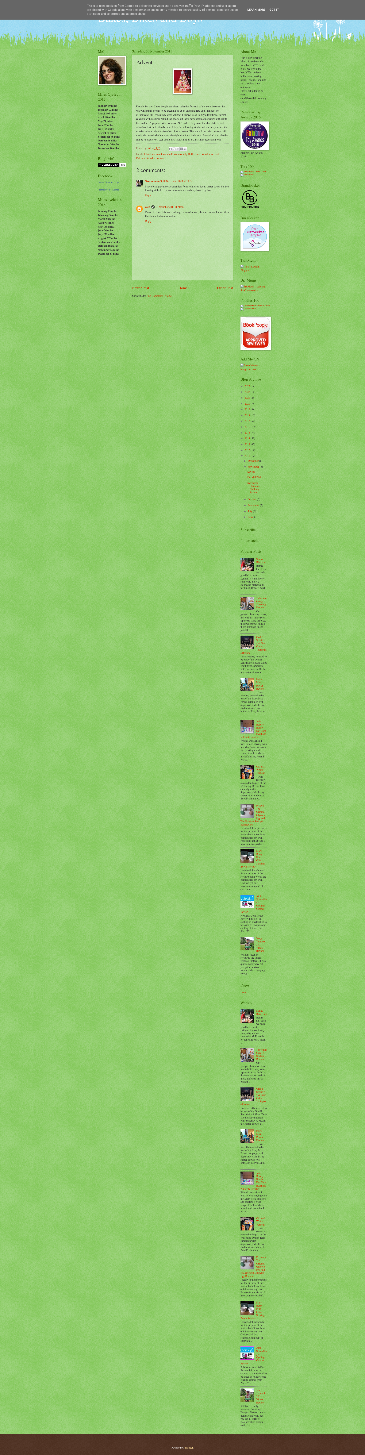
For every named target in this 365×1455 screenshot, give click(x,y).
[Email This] (170, 149)
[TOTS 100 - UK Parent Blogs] (256, 171)
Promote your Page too (108, 190)
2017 (248, 421)
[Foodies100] (248, 308)
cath (147, 207)
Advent (251, 471)
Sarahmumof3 (153, 181)
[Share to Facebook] (181, 149)
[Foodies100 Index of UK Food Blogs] (256, 304)
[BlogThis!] (174, 149)
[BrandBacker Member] (249, 208)
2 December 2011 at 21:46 (170, 207)
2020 (248, 403)
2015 (248, 432)
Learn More (256, 9)
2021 (248, 397)
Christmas (149, 154)
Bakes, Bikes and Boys (108, 182)
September (254, 505)
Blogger (189, 1447)
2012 (248, 450)
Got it (274, 9)
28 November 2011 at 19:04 (177, 181)
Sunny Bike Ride (261, 560)
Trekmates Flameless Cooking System (253, 487)
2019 (248, 409)
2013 (248, 444)
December (253, 461)
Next (198, 154)
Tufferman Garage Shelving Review (261, 602)
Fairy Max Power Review (260, 683)
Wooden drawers (155, 158)
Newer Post (140, 287)
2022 (248, 392)
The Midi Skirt (255, 477)
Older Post (225, 287)
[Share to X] (178, 149)
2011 (248, 456)
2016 (248, 427)
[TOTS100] (247, 174)
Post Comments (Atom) (159, 296)
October (252, 499)
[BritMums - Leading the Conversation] (253, 290)
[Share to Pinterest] (185, 149)
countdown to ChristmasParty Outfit (175, 154)
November (254, 466)
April (251, 517)
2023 (248, 386)
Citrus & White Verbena (260, 770)
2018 (248, 415)
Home (183, 287)
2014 (248, 438)
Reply (148, 195)
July (250, 511)
